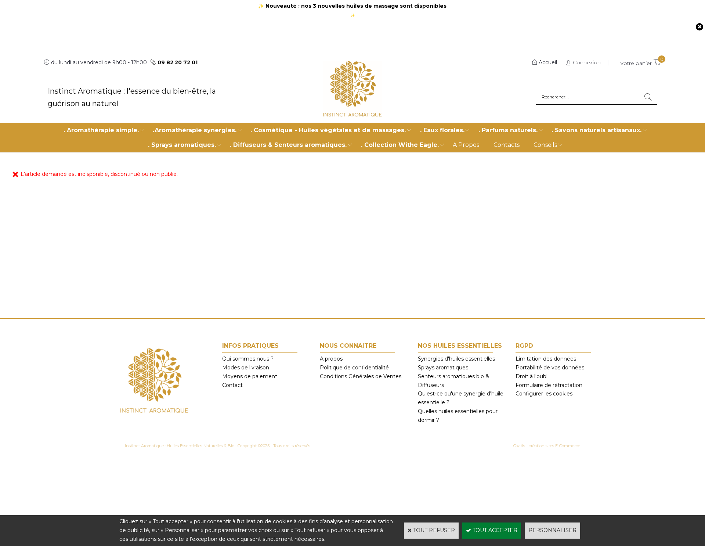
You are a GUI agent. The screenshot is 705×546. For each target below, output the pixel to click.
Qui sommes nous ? (248, 358)
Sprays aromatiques (443, 367)
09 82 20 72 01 (178, 62)
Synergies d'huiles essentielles (456, 358)
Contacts (507, 144)
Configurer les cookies (544, 393)
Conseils (545, 144)
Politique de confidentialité (354, 367)
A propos (331, 358)
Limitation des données (546, 358)
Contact (232, 385)
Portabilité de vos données (550, 367)
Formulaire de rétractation (549, 385)
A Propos (466, 144)
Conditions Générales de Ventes (360, 376)
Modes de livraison (245, 367)
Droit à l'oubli (532, 376)
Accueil (548, 62)
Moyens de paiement (249, 376)
